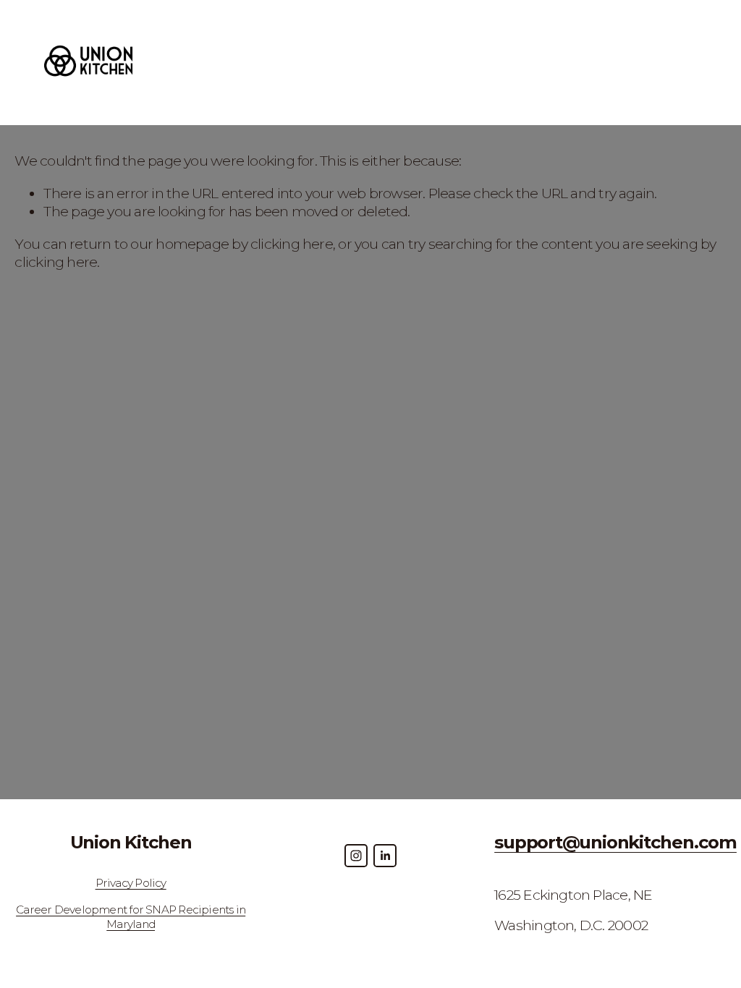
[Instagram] (356, 855)
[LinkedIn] (385, 855)
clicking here (291, 243)
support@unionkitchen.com (615, 841)
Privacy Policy (131, 883)
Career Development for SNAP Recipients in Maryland (130, 917)
